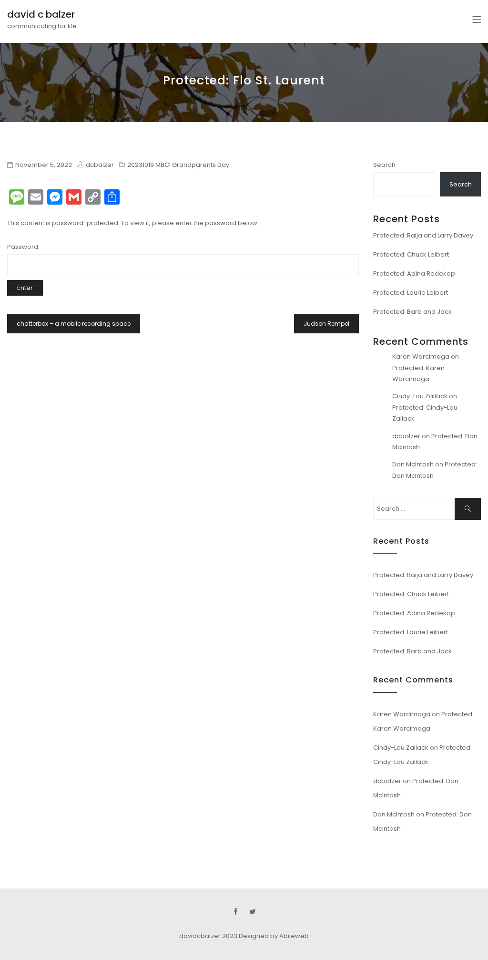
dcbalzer (406, 436)
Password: (23, 246)
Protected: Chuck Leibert (411, 254)
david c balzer (41, 14)
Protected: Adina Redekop (414, 273)
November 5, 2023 (43, 164)
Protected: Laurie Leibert (410, 292)
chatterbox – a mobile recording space (74, 324)
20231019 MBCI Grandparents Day (178, 164)
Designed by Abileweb (274, 935)
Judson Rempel (326, 324)
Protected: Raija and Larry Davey (423, 235)
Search (384, 164)
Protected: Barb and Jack (412, 311)
